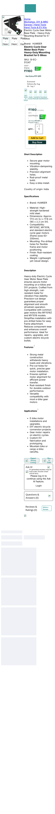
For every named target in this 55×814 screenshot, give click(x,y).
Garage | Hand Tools (35, 24)
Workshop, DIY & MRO (36, 21)
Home (27, 19)
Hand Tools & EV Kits (35, 27)
